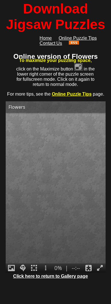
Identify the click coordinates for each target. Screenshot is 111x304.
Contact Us (51, 43)
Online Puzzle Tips (72, 94)
